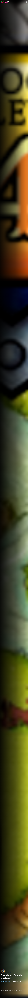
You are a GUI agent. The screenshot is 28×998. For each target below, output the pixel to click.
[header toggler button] (26, 2)
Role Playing (5, 981)
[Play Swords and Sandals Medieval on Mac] (14, 987)
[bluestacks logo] (5, 2)
